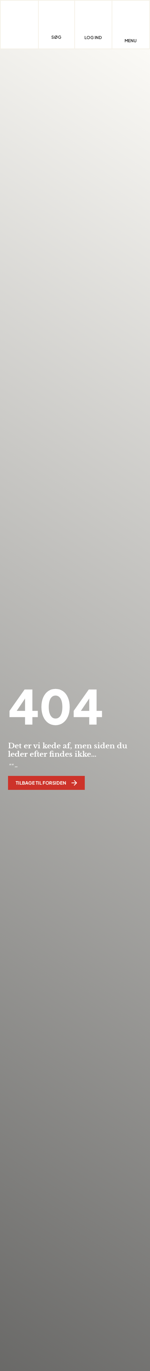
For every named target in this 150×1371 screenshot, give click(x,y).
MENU (131, 41)
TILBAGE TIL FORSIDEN (41, 783)
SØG (56, 37)
